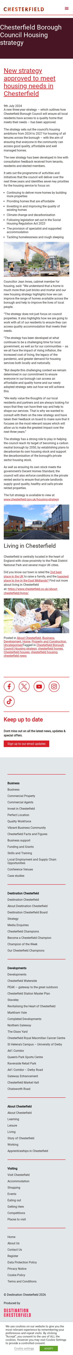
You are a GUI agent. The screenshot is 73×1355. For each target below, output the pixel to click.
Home (26, 641)
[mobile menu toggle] (66, 9)
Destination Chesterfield (24, 9)
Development (12, 641)
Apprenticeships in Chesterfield (27, 1151)
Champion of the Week (22, 944)
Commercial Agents (20, 802)
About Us (13, 1243)
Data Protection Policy (22, 1262)
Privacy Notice (16, 1268)
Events (11, 1194)
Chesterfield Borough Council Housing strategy (34, 646)
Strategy (13, 919)
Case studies (15, 876)
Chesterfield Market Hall (23, 1082)
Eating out (14, 1200)
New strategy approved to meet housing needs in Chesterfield (29, 82)
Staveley (13, 1000)
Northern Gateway (19, 1025)
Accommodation (18, 1181)
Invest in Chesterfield (21, 808)
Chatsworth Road (18, 1089)
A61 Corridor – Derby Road (25, 1070)
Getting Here (15, 1206)
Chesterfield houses (17, 652)
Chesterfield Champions (23, 931)
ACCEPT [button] (48, 1348)
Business (48, 638)
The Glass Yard (17, 1031)
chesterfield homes (50, 648)
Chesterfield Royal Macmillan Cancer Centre (36, 1038)
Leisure (12, 1125)
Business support (18, 840)
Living (11, 1132)
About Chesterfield (29, 638)
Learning (13, 1119)
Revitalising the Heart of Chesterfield (31, 1006)
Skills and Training (19, 853)
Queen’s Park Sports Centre (25, 1057)
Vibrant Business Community (26, 827)
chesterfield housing (44, 652)
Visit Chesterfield (18, 1175)
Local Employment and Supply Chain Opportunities (31, 861)
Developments (16, 974)
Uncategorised (13, 645)
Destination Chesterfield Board (27, 912)
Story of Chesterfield (20, 1138)
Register (12, 1256)
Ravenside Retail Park (21, 1063)
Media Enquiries (18, 925)
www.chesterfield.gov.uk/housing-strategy (31, 499)
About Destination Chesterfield (27, 906)
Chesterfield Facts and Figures (27, 834)
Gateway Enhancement (22, 1076)
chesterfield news (15, 655)
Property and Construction (49, 641)
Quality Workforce (19, 821)
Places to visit (16, 1219)
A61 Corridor (15, 1051)
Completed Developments (24, 1019)
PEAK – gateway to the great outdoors (32, 987)
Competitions (16, 1213)
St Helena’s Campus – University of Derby (34, 1044)
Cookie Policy (16, 1275)
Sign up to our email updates (26, 744)
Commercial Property (21, 796)
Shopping (13, 1187)
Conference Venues (20, 869)
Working (12, 1144)
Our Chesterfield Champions (25, 950)
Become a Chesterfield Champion (29, 938)
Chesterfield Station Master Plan (28, 993)
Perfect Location (18, 815)
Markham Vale (17, 1012)
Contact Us (14, 1249)
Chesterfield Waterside (22, 981)
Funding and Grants (20, 847)
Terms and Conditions (21, 1281)
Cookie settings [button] (24, 1348)
